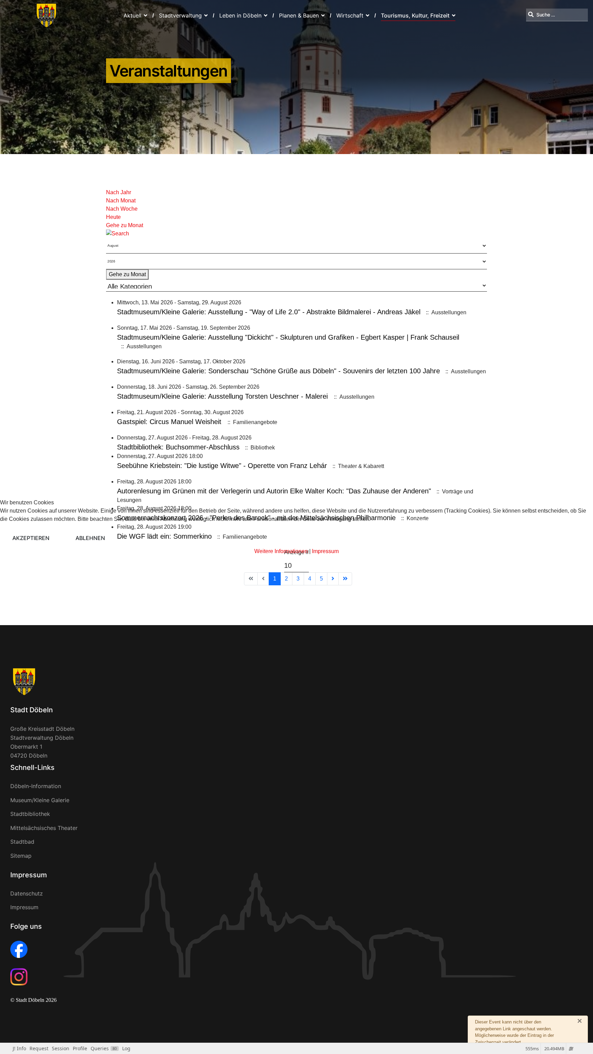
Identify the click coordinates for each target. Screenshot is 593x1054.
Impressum (325, 551)
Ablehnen (90, 538)
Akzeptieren (30, 538)
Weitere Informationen (281, 551)
